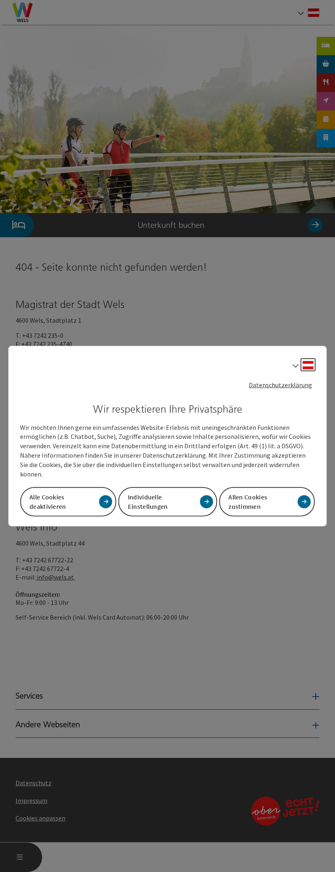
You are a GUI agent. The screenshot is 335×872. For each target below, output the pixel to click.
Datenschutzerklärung (280, 385)
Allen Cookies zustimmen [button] (247, 501)
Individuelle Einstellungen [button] (148, 501)
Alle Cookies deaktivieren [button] (47, 501)
